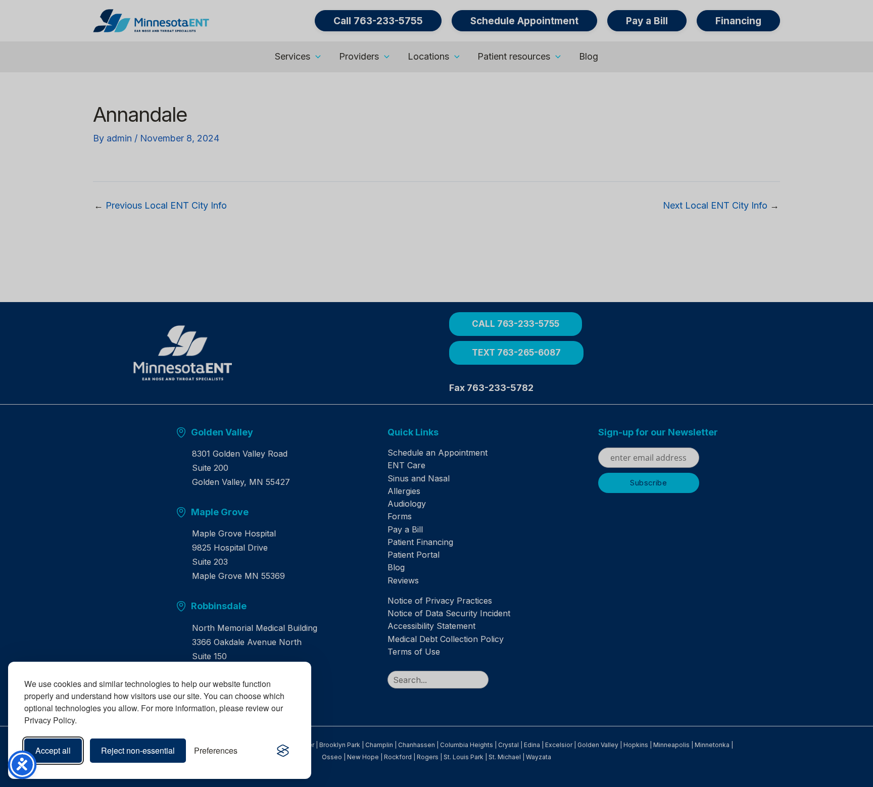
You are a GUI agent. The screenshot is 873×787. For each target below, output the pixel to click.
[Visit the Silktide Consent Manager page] (283, 751)
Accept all (53, 750)
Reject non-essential (138, 750)
